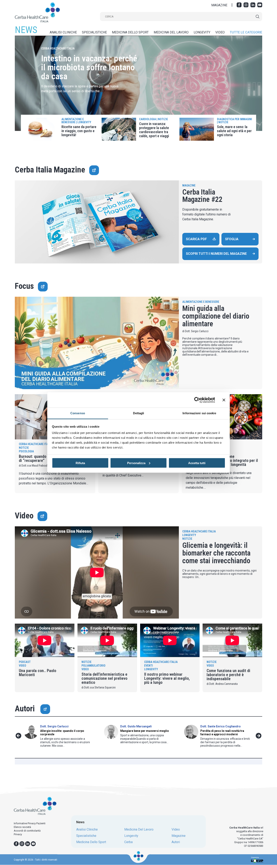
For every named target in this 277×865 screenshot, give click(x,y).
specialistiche (94, 32)
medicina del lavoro (171, 32)
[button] (18, 736)
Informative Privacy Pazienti (29, 823)
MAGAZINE (219, 5)
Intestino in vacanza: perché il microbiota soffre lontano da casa (89, 67)
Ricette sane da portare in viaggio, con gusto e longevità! (78, 131)
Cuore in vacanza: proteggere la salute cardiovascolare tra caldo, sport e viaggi (154, 130)
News (80, 822)
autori (176, 842)
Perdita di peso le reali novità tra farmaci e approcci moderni (222, 732)
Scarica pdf (196, 239)
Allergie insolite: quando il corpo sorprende (62, 732)
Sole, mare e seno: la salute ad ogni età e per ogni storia (234, 131)
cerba (128, 842)
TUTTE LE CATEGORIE (246, 32)
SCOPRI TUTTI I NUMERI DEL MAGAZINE (216, 254)
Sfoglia (231, 239)
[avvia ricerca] (257, 16)
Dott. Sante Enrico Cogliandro (220, 726)
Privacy (18, 834)
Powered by (255, 857)
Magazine (188, 185)
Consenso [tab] (77, 413)
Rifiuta (80, 463)
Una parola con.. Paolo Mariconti (37, 673)
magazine (179, 835)
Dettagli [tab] (138, 413)
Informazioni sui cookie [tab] (199, 413)
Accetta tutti (196, 463)
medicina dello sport (130, 32)
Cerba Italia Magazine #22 (202, 195)
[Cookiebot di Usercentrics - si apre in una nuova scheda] (197, 400)
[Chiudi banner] (223, 399)
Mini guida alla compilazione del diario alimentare (215, 316)
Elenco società (22, 827)
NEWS (26, 30)
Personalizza (136, 463)
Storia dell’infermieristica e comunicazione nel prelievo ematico (104, 678)
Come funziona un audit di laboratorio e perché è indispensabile (228, 675)
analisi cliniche (63, 32)
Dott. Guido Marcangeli (136, 726)
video (220, 32)
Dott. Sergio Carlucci (54, 726)
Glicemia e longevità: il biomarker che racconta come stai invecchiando (216, 553)
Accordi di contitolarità (27, 830)
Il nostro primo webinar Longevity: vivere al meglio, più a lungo (167, 678)
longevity (202, 32)
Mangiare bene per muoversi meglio (144, 730)
